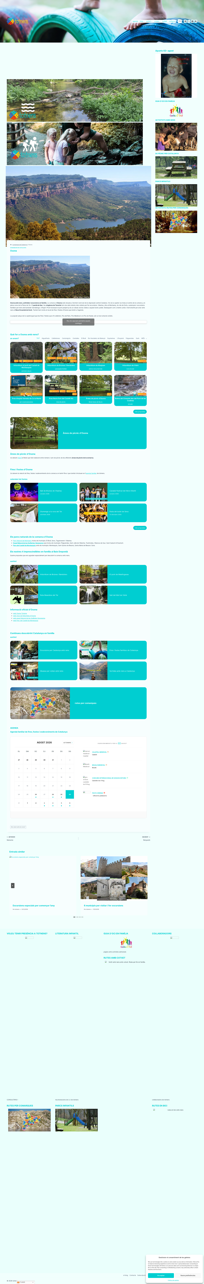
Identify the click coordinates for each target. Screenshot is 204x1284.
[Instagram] (192, 21)
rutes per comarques (85, 703)
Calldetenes (56, 338)
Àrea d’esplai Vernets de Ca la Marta (26, 398)
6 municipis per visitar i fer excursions (103, 905)
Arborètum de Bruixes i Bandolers (61, 365)
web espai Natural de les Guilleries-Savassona (29, 618)
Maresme (11, 838)
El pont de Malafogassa (119, 574)
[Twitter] (188, 21)
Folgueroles (130, 338)
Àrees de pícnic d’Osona (96, 398)
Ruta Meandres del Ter (49, 595)
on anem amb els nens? (18, 827)
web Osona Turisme (20, 613)
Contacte (133, 1275)
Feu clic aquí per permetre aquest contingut (78, 322)
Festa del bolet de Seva (119, 511)
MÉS (143, 338)
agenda (135, 21)
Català (22, 1282)
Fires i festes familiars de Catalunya (123, 650)
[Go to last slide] (12, 885)
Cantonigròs (66, 338)
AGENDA (14, 728)
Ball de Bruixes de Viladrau (51, 491)
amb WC (28, 394)
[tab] (74, 917)
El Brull (83, 338)
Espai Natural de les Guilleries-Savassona (28, 543)
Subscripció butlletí (144, 1275)
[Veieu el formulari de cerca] (180, 21)
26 (36, 794)
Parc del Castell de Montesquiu (24, 545)
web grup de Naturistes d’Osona (24, 616)
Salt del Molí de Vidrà (118, 595)
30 (70, 794)
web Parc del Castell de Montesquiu (25, 620)
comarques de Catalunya (18, 247)
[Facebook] (185, 21)
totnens (17, 909)
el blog (125, 1275)
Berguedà (146, 838)
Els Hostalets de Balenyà (96, 338)
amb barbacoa (54, 391)
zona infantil (72, 358)
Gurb (137, 338)
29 (61, 794)
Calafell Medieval (99, 752)
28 (53, 794)
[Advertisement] (78, 63)
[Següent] (144, 885)
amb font (73, 361)
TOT (38, 338)
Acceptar (161, 1275)
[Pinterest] (195, 21)
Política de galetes (173, 1280)
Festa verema (97, 793)
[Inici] (10, 244)
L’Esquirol (120, 338)
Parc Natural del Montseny (22, 541)
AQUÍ (20, 458)
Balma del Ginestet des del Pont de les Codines (130, 399)
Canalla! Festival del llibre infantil (123, 491)
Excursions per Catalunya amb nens (54, 650)
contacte (172, 21)
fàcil (20, 361)
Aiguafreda (46, 338)
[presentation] (42, 878)
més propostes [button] (140, 412)
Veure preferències (187, 1275)
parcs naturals (28, 361)
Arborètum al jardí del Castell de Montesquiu (26, 366)
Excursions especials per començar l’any (34, 905)
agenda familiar (91, 473)
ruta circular (142, 361)
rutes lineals (38, 361)
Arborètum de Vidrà (130, 365)
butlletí (164, 21)
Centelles (76, 338)
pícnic (16, 361)
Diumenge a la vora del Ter (51, 511)
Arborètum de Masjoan (95, 365)
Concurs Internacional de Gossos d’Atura (109, 778)
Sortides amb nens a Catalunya (122, 671)
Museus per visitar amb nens (51, 671)
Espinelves (111, 338)
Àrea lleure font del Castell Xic (61, 398)
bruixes (59, 358)
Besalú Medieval (98, 765)
